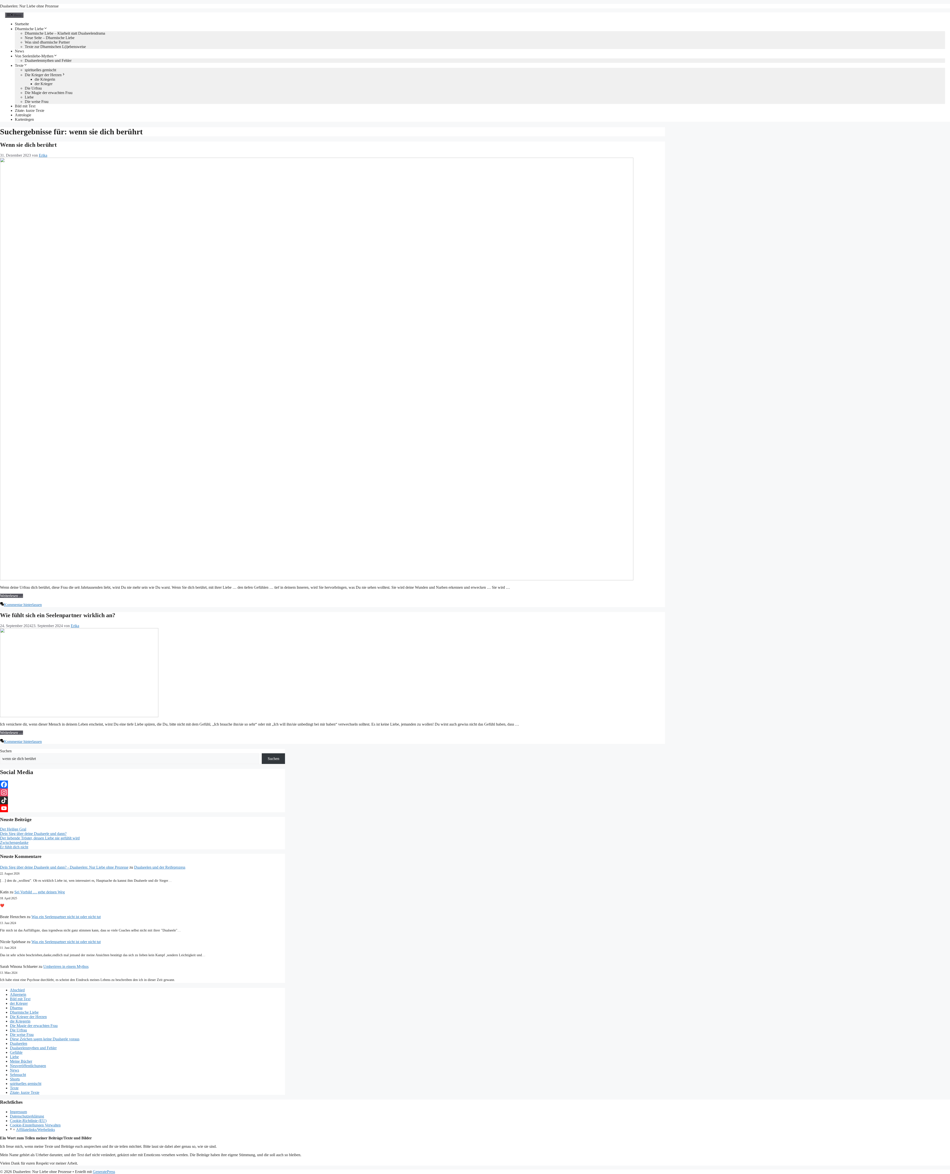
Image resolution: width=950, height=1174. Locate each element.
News (19, 51)
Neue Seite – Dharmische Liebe (49, 38)
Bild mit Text (25, 106)
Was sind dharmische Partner (47, 42)
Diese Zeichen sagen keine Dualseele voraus (44, 1039)
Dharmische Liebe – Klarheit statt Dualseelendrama (65, 33)
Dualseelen (18, 1043)
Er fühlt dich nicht (14, 847)
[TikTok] (142, 800)
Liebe (29, 97)
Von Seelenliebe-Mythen (34, 56)
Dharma (16, 1008)
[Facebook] (142, 784)
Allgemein (18, 994)
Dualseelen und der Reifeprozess (159, 867)
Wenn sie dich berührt (28, 145)
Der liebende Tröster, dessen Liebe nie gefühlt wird (40, 838)
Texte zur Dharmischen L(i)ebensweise (55, 47)
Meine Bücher (21, 1061)
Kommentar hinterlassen (23, 605)
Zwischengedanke (14, 842)
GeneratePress (104, 1172)
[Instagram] (142, 792)
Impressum (18, 1112)
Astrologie (23, 115)
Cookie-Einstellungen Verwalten (35, 1125)
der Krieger (43, 84)
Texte (19, 65)
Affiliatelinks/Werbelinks (35, 1129)
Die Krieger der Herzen (43, 75)
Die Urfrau (33, 88)
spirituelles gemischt (40, 70)
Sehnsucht (18, 1075)
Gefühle (16, 1052)
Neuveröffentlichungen (28, 1066)
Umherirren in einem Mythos (66, 966)
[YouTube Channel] (142, 808)
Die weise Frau (36, 101)
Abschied (17, 990)
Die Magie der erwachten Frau (48, 93)
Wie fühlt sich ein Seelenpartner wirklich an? (57, 615)
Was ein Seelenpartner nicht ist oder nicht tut (66, 917)
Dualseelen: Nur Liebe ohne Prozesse (29, 6)
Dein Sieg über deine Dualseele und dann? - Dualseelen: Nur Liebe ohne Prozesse (64, 867)
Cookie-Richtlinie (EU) (28, 1121)
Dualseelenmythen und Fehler (48, 60)
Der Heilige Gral (13, 829)
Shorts (15, 1079)
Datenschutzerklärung (27, 1116)
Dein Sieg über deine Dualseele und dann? (33, 834)
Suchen (6, 751)
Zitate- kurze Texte (29, 110)
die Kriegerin (45, 79)
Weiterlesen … (11, 596)
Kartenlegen (24, 119)
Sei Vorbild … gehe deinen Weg (39, 892)
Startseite (22, 24)
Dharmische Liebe (29, 29)
